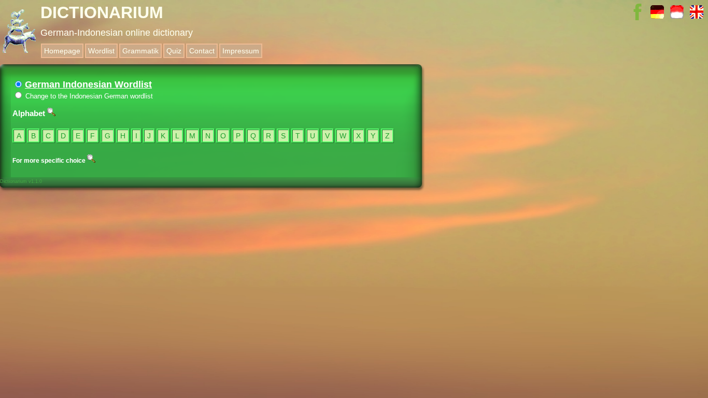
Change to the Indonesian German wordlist (88, 96)
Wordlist (101, 51)
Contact (202, 51)
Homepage (62, 51)
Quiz (173, 51)
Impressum (240, 51)
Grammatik (140, 51)
